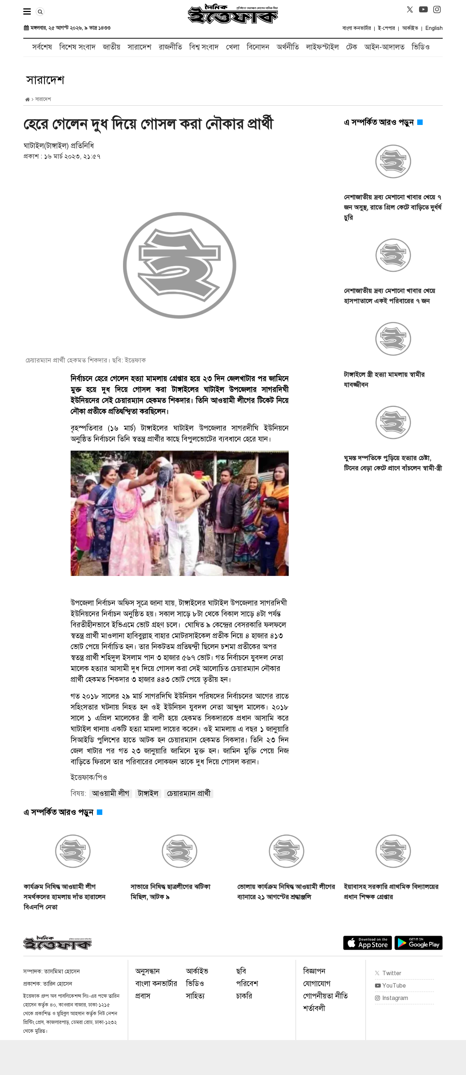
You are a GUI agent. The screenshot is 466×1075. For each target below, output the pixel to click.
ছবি (241, 971)
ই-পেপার (386, 28)
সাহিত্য (195, 996)
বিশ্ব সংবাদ (204, 47)
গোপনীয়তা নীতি (325, 996)
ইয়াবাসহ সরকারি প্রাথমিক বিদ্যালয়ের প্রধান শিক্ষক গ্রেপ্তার (391, 892)
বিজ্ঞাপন (314, 971)
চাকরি (244, 996)
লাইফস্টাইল (322, 47)
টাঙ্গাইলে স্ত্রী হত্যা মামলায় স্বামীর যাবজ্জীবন (384, 379)
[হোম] (27, 99)
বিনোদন (258, 47)
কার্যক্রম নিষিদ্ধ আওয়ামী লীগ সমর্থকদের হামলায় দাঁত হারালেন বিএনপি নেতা (65, 897)
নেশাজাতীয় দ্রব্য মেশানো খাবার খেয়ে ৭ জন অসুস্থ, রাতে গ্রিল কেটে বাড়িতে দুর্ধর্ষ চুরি (393, 207)
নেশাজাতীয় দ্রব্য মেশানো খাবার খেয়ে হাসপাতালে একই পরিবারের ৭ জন (389, 296)
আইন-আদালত (384, 47)
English (434, 28)
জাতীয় (112, 47)
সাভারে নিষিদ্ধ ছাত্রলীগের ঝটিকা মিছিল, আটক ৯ (170, 892)
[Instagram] (437, 9)
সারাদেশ (139, 47)
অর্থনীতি (288, 47)
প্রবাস (142, 996)
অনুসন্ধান (147, 971)
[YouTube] (423, 9)
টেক (351, 47)
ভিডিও (421, 47)
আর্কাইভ (410, 28)
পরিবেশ (247, 983)
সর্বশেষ (42, 47)
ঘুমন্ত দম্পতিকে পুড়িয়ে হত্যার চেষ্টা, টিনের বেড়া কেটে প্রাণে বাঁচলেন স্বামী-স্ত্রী (393, 463)
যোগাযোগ (317, 983)
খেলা (233, 47)
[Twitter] (410, 9)
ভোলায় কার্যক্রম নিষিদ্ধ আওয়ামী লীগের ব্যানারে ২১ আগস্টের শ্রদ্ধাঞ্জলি (286, 892)
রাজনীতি (170, 47)
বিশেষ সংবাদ (77, 47)
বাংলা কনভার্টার (357, 28)
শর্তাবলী (314, 1008)
